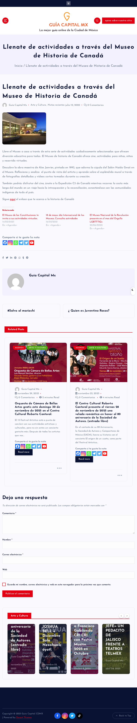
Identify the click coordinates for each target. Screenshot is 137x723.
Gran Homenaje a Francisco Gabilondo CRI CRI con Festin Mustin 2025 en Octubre (52, 635)
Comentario (9, 513)
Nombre (7, 540)
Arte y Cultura (38, 105)
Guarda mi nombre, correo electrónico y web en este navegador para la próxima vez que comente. (59, 585)
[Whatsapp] (15, 242)
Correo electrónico (12, 555)
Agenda (19, 348)
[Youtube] (31, 242)
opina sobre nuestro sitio (118, 21)
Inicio (18, 66)
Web (4, 570)
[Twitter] (26, 242)
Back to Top (125, 716)
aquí (12, 199)
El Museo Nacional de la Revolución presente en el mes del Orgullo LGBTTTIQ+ (109, 218)
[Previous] (121, 615)
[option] (21, 649)
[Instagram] (10, 242)
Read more (23, 452)
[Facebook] (5, 242)
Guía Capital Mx (18, 105)
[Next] (126, 615)
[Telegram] (21, 242)
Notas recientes (56, 105)
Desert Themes (24, 717)
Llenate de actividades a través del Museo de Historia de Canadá (74, 66)
